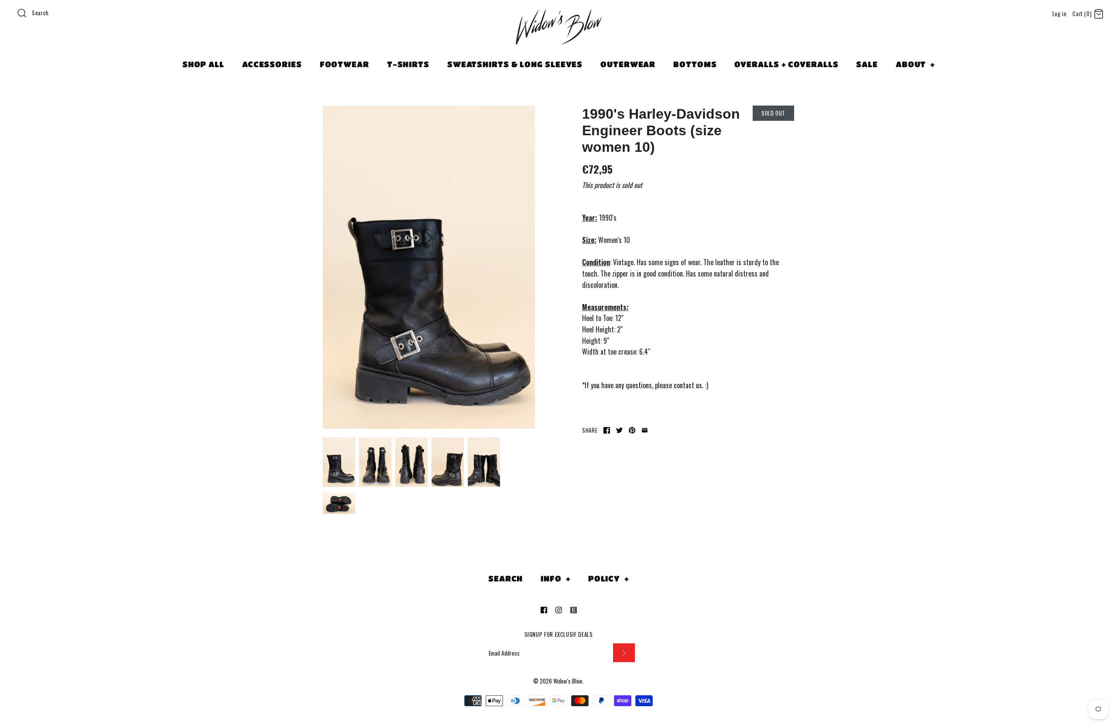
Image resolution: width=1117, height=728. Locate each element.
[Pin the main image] (632, 430)
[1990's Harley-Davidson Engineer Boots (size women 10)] (429, 267)
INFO (555, 578)
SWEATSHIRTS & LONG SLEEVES (514, 64)
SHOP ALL (203, 64)
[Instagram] (558, 610)
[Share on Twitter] (619, 430)
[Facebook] (544, 610)
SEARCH (505, 578)
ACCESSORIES (272, 64)
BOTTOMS (694, 64)
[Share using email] (644, 430)
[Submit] (624, 652)
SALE (867, 64)
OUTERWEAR (627, 64)
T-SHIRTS (408, 64)
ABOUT (915, 64)
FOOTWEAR (344, 64)
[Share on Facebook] (606, 430)
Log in (1059, 14)
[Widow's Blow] (558, 38)
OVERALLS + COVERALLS (786, 64)
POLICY (608, 578)
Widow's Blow (567, 681)
